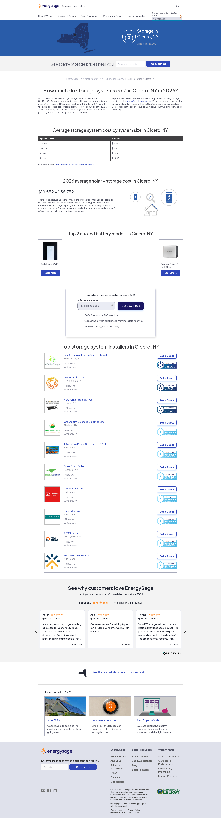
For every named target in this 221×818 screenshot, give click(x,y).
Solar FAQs (53, 720)
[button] (36, 631)
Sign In (179, 5)
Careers (115, 777)
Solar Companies (168, 756)
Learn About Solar (142, 760)
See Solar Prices (131, 305)
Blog (135, 765)
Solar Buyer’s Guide (148, 720)
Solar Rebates (140, 769)
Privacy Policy (134, 810)
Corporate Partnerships (165, 762)
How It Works (118, 756)
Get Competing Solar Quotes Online (164, 14)
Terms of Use (116, 810)
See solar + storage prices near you (82, 63)
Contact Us (117, 781)
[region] (110, 630)
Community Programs (165, 770)
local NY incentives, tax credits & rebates (76, 164)
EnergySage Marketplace (138, 101)
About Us (115, 760)
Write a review (70, 367)
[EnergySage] (56, 753)
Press (113, 772)
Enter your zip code (87, 300)
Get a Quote (166, 355)
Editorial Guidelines (116, 767)
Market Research (168, 776)
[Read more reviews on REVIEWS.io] (172, 653)
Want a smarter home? (104, 720)
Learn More (50, 272)
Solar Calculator (141, 756)
